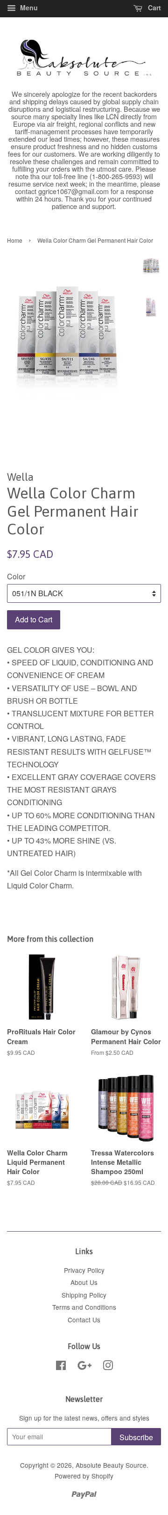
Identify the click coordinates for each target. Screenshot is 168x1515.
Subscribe (136, 1437)
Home (14, 240)
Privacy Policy (84, 1270)
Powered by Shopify (84, 1475)
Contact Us (84, 1319)
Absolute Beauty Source (111, 1465)
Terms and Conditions (84, 1307)
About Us (84, 1282)
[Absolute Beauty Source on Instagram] (108, 1366)
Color (16, 576)
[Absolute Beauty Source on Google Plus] (84, 1366)
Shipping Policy (84, 1294)
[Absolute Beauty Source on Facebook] (61, 1366)
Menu (28, 7)
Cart (153, 7)
